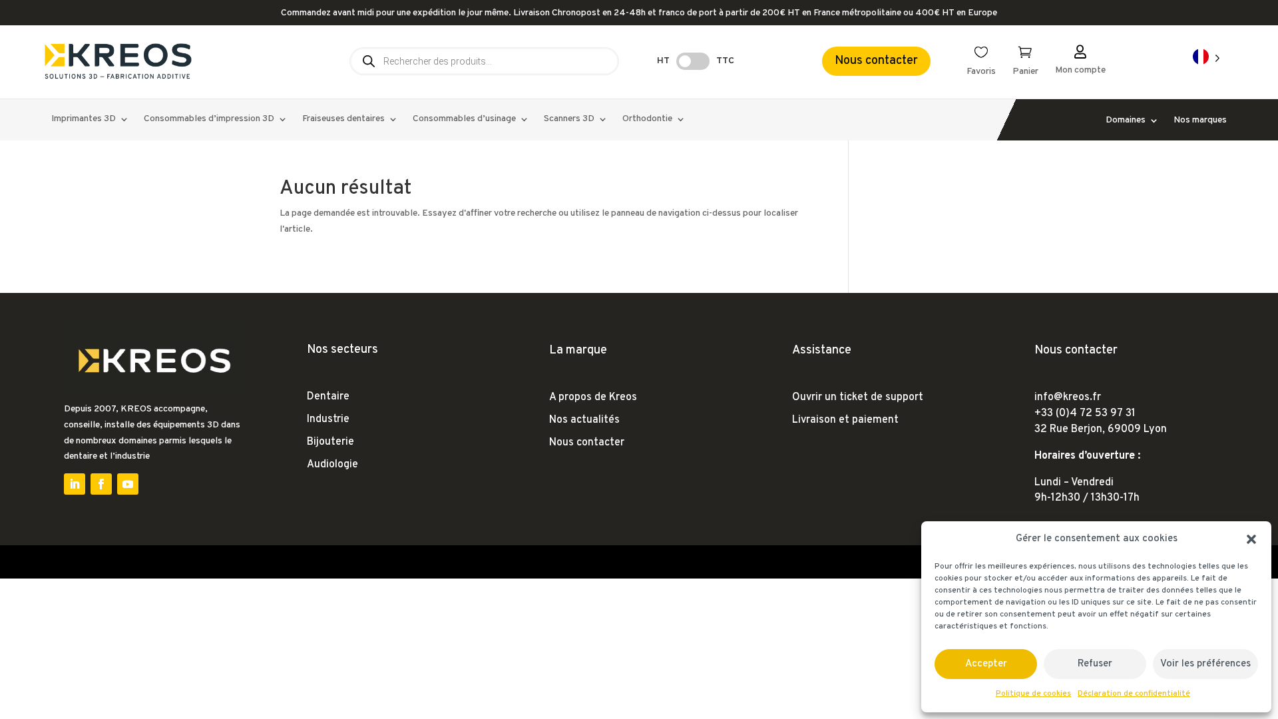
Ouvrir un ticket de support (857, 397)
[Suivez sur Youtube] (127, 484)
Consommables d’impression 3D (209, 119)
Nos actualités (584, 420)
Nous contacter (876, 61)
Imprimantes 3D (83, 119)
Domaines (1126, 121)
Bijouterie (330, 442)
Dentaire (328, 396)
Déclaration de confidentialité (1134, 693)
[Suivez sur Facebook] (101, 484)
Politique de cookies (1033, 693)
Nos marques (1200, 121)
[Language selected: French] (1206, 57)
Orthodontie (647, 119)
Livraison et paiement (845, 420)
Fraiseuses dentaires (343, 119)
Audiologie (332, 464)
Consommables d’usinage (464, 119)
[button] (1251, 539)
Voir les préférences (1205, 664)
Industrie (328, 419)
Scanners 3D (569, 119)
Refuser (1095, 664)
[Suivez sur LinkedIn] (74, 484)
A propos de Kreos (593, 397)
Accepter (986, 664)
